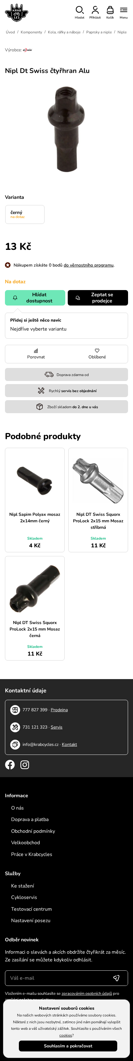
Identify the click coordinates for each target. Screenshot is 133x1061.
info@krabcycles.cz (40, 744)
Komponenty (31, 32)
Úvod (10, 32)
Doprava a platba (30, 819)
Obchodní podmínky (33, 831)
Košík (110, 17)
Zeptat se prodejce (102, 297)
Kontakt (69, 744)
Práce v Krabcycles (31, 854)
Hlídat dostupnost (39, 297)
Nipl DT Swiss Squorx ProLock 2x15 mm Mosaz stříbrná (98, 520)
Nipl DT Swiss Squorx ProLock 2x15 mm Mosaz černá (35, 629)
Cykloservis (24, 897)
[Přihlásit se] (116, 978)
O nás (17, 808)
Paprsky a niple (99, 32)
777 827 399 (35, 710)
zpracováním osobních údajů (87, 993)
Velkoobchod (25, 842)
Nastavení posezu (30, 920)
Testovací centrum (31, 909)
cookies (65, 1035)
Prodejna (59, 710)
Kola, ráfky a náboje (64, 32)
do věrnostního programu (89, 265)
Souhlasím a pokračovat (68, 1046)
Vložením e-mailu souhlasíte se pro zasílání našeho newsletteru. (62, 997)
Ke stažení (22, 886)
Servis (56, 727)
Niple (122, 32)
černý (18, 214)
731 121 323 (35, 727)
